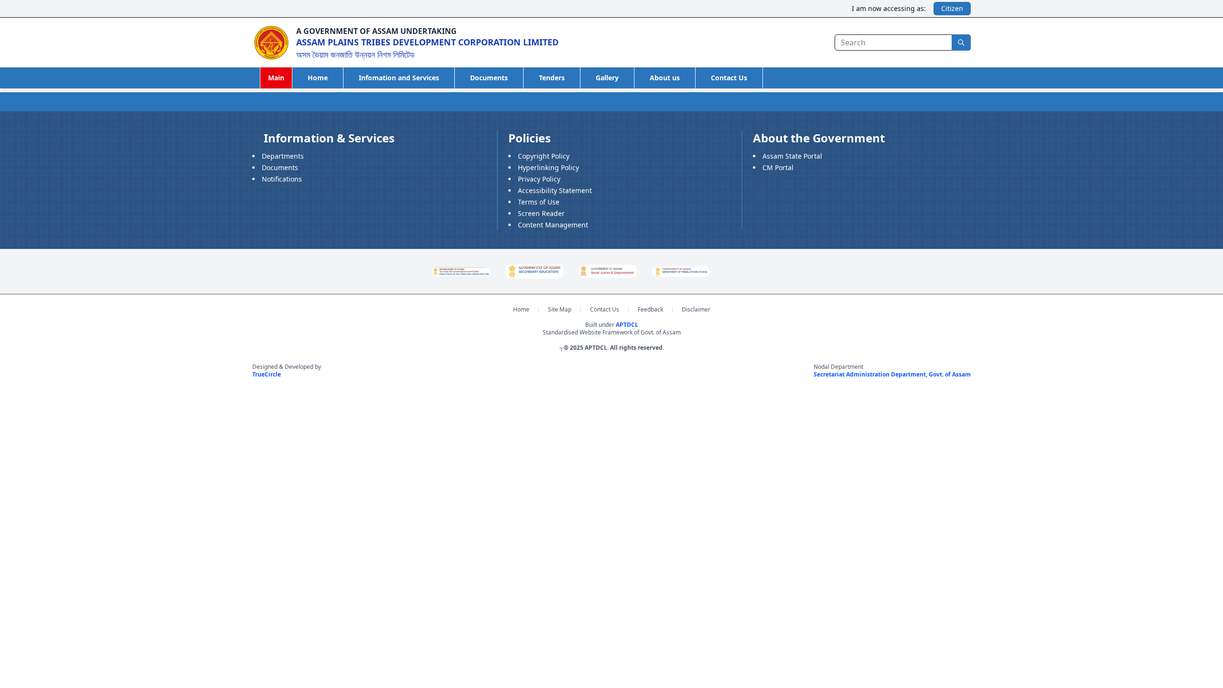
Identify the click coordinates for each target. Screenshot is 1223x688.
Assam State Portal (792, 156)
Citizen (952, 8)
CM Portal (778, 167)
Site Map (559, 309)
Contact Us (729, 77)
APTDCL (627, 325)
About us (665, 77)
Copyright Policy (543, 156)
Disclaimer (696, 309)
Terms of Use (538, 201)
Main (276, 77)
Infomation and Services (399, 77)
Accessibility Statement (555, 190)
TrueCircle (266, 374)
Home (318, 77)
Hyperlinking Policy (548, 167)
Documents (489, 77)
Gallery (607, 77)
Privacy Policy (539, 178)
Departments (283, 156)
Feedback (650, 309)
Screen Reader (541, 213)
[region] (611, 271)
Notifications (282, 178)
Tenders (552, 77)
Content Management (553, 224)
